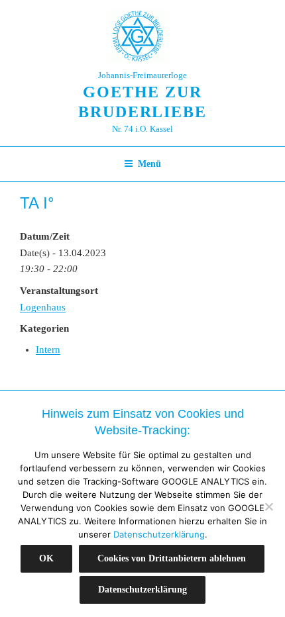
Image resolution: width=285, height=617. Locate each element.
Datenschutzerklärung (159, 534)
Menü (149, 164)
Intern (48, 349)
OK (46, 558)
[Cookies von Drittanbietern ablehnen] (268, 506)
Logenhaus (43, 307)
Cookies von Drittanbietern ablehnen (171, 558)
